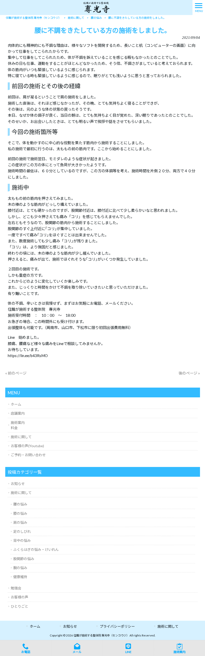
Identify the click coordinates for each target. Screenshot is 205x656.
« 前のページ (15, 373)
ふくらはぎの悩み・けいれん (36, 549)
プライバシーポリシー (117, 626)
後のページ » (189, 373)
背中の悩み (22, 540)
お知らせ (18, 483)
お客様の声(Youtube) (27, 446)
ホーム (16, 404)
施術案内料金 (18, 425)
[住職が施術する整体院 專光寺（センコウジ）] (96, 7)
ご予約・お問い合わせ (28, 455)
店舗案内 (18, 413)
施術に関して (21, 437)
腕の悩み (20, 568)
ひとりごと (19, 606)
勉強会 (16, 588)
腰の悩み (20, 504)
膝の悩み (20, 513)
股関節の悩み (23, 559)
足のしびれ (22, 531)
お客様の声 (19, 597)
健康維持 (20, 577)
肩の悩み (20, 522)
